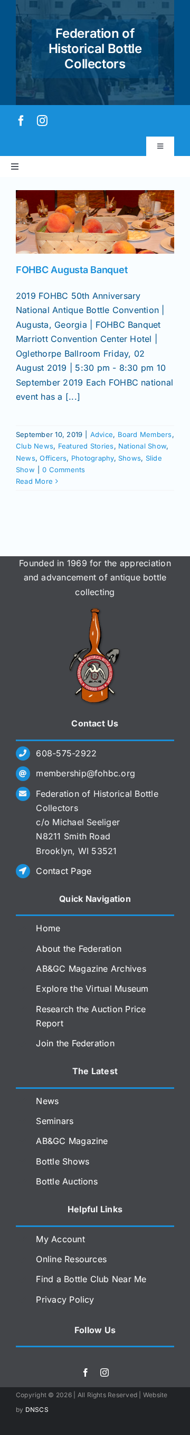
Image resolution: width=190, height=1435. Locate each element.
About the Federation (78, 948)
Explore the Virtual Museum (92, 988)
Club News (34, 446)
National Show (142, 446)
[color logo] (95, 612)
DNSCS (37, 1409)
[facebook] (21, 121)
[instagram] (42, 121)
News (25, 458)
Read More (34, 481)
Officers (53, 458)
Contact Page (63, 871)
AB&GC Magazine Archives (91, 968)
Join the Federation (75, 1043)
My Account (60, 1239)
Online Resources (71, 1259)
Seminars (54, 1121)
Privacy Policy (65, 1299)
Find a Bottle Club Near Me (91, 1279)
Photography (92, 458)
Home (48, 928)
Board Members (145, 434)
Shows (129, 458)
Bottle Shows (62, 1161)
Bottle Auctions (67, 1181)
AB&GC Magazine (72, 1141)
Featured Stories (86, 446)
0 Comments (63, 469)
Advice (101, 434)
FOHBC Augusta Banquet (71, 269)
